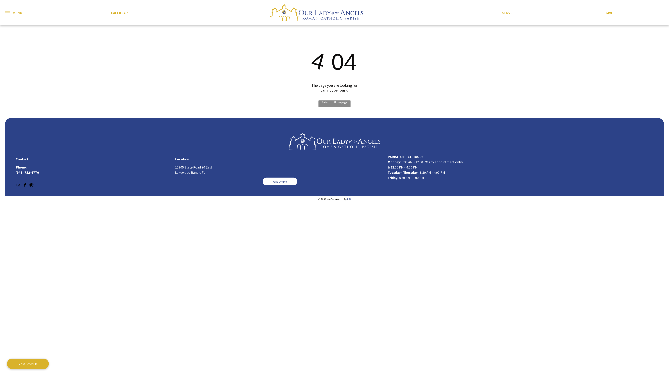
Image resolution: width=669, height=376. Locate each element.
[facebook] (24, 185)
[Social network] (31, 185)
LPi (349, 199)
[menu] (7, 12)
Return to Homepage (334, 102)
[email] (18, 185)
